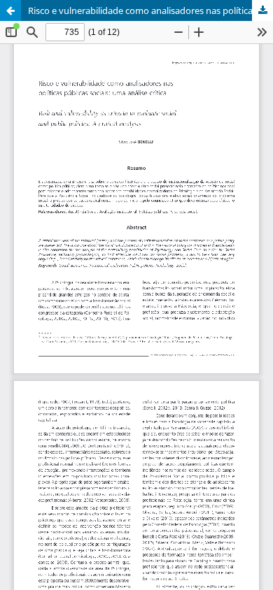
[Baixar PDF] (262, 10)
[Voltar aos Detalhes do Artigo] (10, 10)
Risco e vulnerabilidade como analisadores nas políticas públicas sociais (150, 10)
